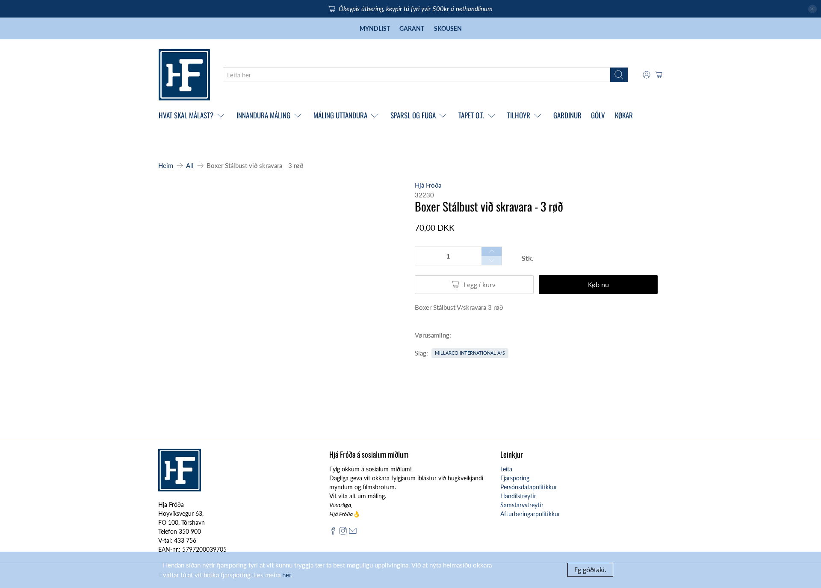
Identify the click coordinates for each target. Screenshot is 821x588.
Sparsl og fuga (413, 115)
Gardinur (567, 115)
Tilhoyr (518, 115)
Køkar (624, 115)
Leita (506, 469)
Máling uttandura (340, 115)
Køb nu (598, 284)
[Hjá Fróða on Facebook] (333, 532)
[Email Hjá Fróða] (353, 532)
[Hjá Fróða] (184, 74)
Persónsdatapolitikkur (528, 487)
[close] (812, 9)
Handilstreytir (518, 496)
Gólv (598, 115)
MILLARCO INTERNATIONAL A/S (470, 353)
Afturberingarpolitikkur (530, 513)
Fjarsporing (514, 478)
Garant (411, 28)
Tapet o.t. (471, 115)
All (190, 165)
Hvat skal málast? (186, 115)
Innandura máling (263, 115)
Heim (165, 165)
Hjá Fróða (428, 185)
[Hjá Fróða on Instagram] (343, 532)
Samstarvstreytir (521, 505)
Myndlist (375, 28)
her (286, 575)
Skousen (448, 28)
